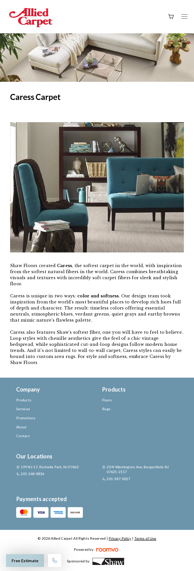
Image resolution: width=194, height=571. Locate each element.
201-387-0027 (118, 479)
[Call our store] (54, 560)
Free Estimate (25, 560)
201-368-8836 (32, 474)
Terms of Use (145, 538)
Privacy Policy (120, 538)
